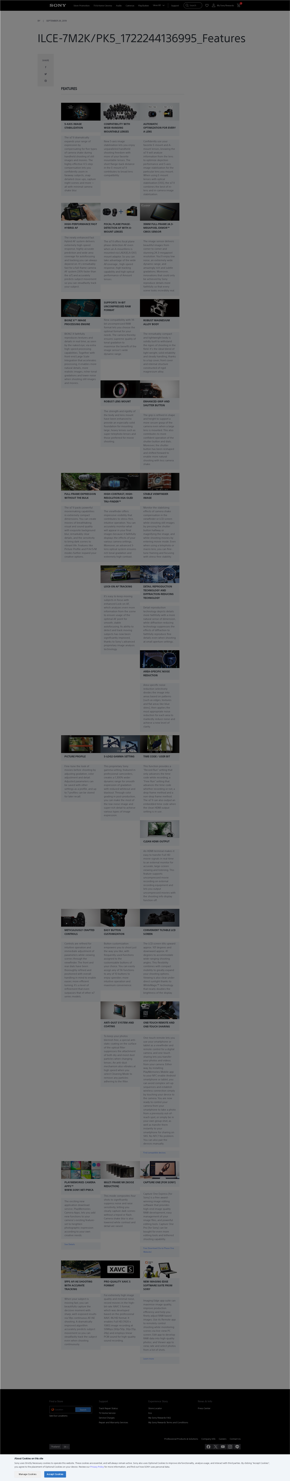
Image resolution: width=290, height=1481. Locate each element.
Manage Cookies (27, 1474)
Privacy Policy (97, 1466)
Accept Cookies (55, 1474)
